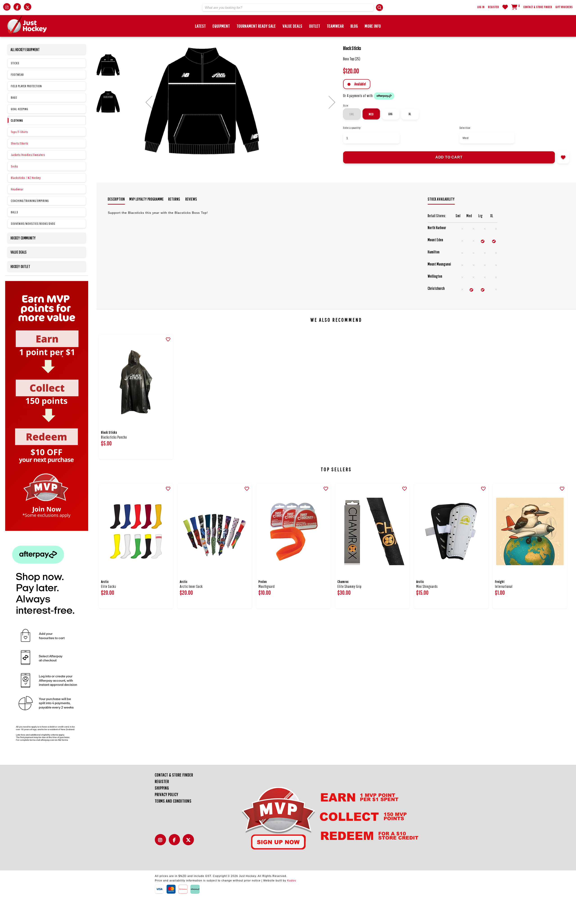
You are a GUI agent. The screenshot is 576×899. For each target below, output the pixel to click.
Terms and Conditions (173, 800)
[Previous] (149, 102)
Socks (14, 166)
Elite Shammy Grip (350, 586)
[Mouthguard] (293, 531)
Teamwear (335, 26)
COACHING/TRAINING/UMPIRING (30, 201)
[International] (530, 531)
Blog (354, 26)
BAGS (14, 97)
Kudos (291, 880)
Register (493, 7)
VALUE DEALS (19, 252)
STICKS (15, 63)
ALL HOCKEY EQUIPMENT (25, 49)
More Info (373, 26)
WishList (505, 7)
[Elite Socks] (136, 531)
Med (371, 114)
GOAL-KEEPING (19, 109)
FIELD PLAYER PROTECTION (26, 86)
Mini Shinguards (427, 586)
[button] (379, 7)
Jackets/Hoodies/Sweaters (28, 155)
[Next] (332, 102)
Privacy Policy (166, 794)
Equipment (221, 26)
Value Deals (292, 26)
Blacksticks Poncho (114, 437)
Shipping (162, 787)
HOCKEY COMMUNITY (23, 238)
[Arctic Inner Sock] (215, 531)
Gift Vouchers (564, 7)
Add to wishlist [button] (563, 157)
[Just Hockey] (27, 25)
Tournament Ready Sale (256, 26)
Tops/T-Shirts (19, 132)
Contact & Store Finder (537, 7)
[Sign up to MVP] (321, 818)
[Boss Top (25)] (240, 101)
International (504, 586)
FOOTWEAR (17, 74)
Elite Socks (108, 586)
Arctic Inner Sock (191, 586)
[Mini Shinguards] (451, 531)
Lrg (390, 114)
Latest (200, 26)
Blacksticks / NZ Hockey (26, 178)
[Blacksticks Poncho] (136, 382)
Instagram (161, 842)
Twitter (189, 842)
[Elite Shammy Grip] (372, 531)
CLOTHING (17, 120)
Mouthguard (267, 586)
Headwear (17, 189)
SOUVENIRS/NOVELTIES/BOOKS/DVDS (33, 223)
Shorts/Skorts (19, 143)
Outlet (314, 26)
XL (410, 114)
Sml (351, 114)
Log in (481, 7)
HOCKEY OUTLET (20, 266)
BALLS (14, 212)
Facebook (175, 842)
